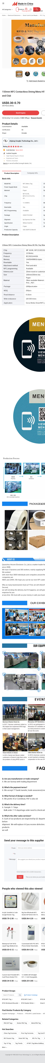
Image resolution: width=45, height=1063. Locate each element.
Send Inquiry (20, 113)
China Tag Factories (10, 1033)
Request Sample (36, 118)
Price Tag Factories (27, 1033)
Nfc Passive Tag (9, 1038)
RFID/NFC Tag (6, 999)
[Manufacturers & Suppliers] (22, 4)
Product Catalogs (31, 995)
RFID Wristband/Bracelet (10, 1003)
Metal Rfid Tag (36, 1023)
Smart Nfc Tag (23, 1038)
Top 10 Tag (7, 1043)
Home (4, 15)
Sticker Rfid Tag (22, 1023)
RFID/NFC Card (26, 999)
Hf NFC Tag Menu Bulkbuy (35, 1043)
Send (20, 877)
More (4, 1047)
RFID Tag (42, 15)
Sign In (5, 163)
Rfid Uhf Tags (8, 1023)
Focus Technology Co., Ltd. (26, 1055)
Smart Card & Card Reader (30, 15)
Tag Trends (18, 1043)
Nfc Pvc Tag (36, 1038)
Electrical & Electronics (14, 15)
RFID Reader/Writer (27, 1003)
